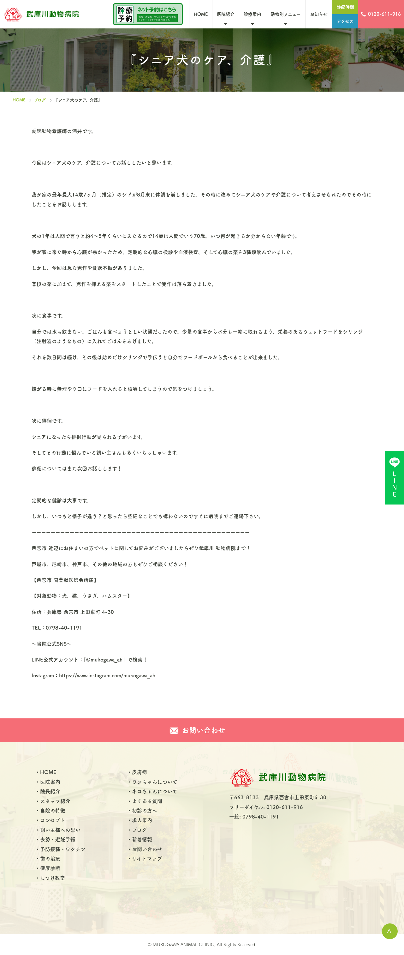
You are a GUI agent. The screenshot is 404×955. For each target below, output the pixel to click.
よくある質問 (147, 801)
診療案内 (252, 14)
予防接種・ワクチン (63, 849)
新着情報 (142, 839)
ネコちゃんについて (154, 791)
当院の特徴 (52, 810)
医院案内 (50, 781)
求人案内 (142, 820)
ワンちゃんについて (154, 781)
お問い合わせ (147, 849)
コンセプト (52, 820)
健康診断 (50, 868)
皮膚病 (139, 772)
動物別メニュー (285, 14)
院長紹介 (50, 791)
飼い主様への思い (60, 829)
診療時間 (345, 7)
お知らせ (319, 14)
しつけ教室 (52, 877)
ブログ (40, 100)
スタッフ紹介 (55, 801)
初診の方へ (144, 810)
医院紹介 (226, 14)
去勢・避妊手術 (57, 839)
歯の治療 (50, 858)
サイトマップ (147, 858)
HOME (201, 14)
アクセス (345, 21)
